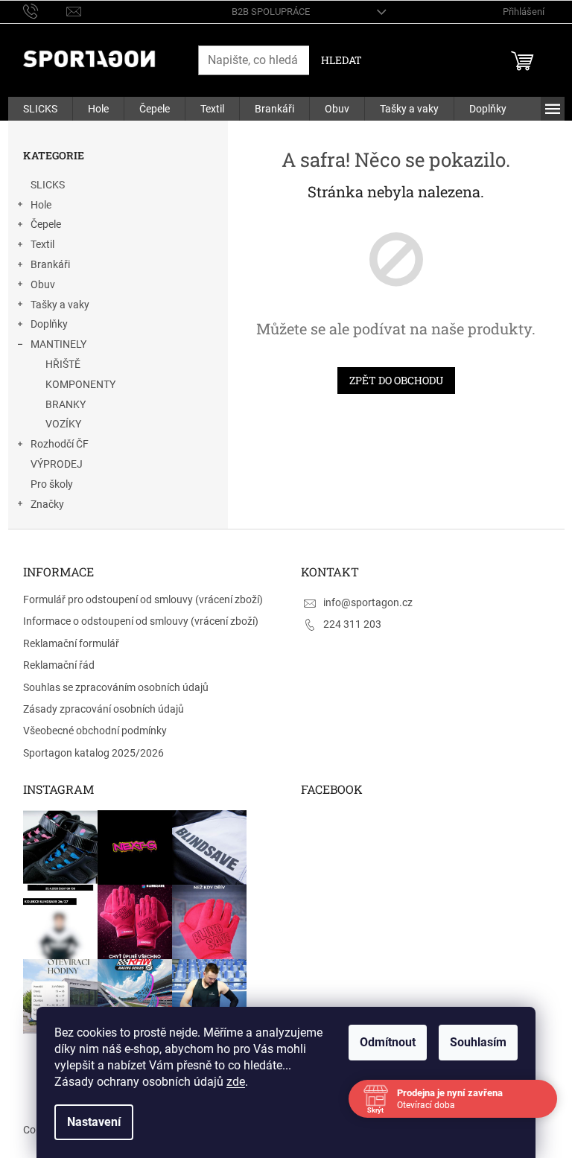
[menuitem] (40, 109)
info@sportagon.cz (368, 602)
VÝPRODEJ (57, 464)
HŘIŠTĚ (62, 364)
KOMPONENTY (80, 384)
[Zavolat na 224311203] (45, 10)
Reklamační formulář (71, 643)
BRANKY (65, 404)
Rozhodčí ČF (60, 444)
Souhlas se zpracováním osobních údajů (116, 687)
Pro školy (52, 484)
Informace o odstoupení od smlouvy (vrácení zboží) (140, 621)
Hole (41, 205)
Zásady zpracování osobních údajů (103, 709)
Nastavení (94, 1122)
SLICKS (48, 185)
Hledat (341, 60)
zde (235, 1082)
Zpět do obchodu (396, 380)
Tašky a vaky (60, 305)
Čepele (46, 224)
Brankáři (50, 264)
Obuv (43, 284)
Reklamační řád (59, 665)
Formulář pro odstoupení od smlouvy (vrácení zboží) (143, 599)
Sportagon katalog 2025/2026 (93, 753)
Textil (42, 244)
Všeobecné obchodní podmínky (95, 731)
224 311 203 (352, 624)
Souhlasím (478, 1042)
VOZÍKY (63, 424)
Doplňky (49, 324)
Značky (47, 504)
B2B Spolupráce (271, 11)
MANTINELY (58, 344)
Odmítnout (388, 1042)
